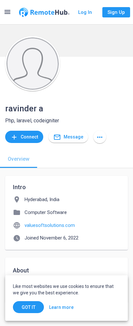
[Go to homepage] (44, 12)
